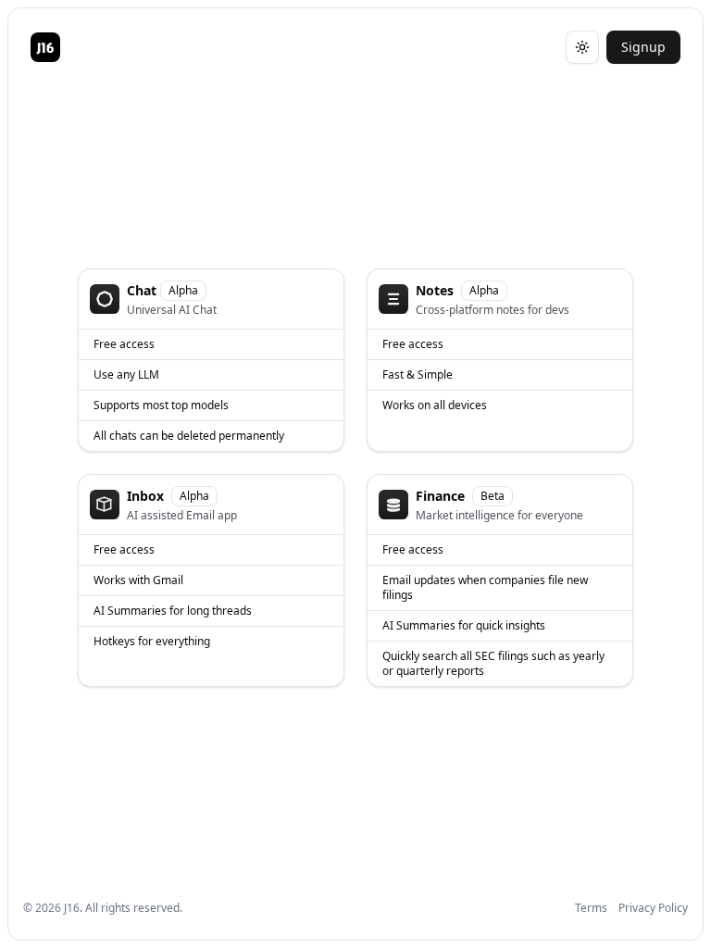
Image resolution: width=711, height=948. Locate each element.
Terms (591, 908)
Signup (643, 47)
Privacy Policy (653, 908)
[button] (211, 360)
